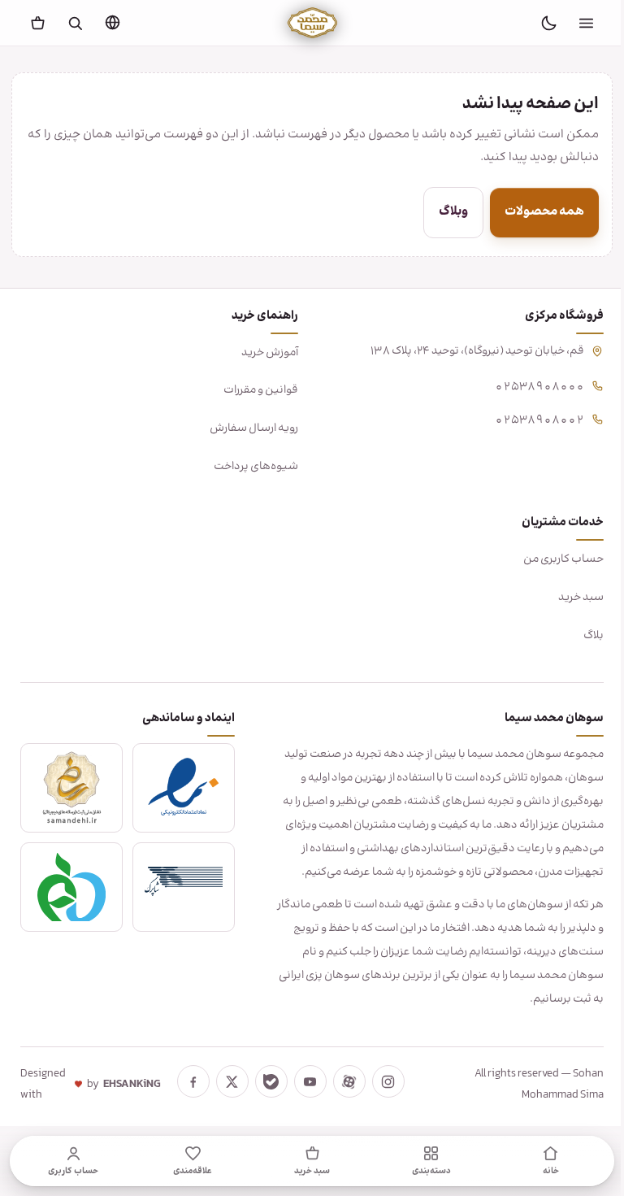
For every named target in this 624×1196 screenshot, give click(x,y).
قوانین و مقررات (255, 390)
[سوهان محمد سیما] (312, 23)
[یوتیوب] (309, 1081)
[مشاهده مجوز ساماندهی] (70, 788)
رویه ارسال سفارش (248, 428)
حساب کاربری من (551, 559)
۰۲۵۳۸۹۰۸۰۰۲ (527, 418)
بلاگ (581, 636)
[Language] (113, 22)
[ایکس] (231, 1081)
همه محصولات (532, 212)
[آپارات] (348, 1081)
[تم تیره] (548, 23)
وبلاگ (441, 212)
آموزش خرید (264, 353)
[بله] (270, 1081)
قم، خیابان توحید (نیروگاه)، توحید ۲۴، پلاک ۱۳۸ (465, 351)
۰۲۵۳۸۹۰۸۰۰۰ (527, 385)
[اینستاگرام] (387, 1081)
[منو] (586, 23)
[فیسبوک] (192, 1081)
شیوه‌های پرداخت (250, 467)
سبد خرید (569, 598)
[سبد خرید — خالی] (38, 23)
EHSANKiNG (131, 1085)
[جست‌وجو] (75, 23)
